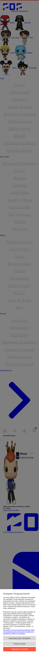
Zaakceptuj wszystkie (19, 649)
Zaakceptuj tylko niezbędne (19, 638)
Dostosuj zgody (20, 644)
